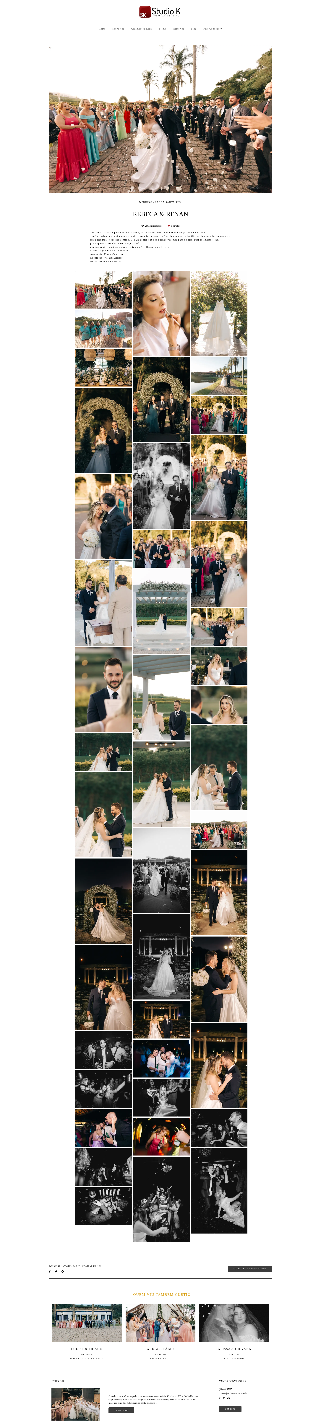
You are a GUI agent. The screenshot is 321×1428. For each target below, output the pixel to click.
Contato (230, 1409)
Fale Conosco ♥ (212, 28)
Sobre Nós (118, 28)
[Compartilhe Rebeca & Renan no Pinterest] (62, 1271)
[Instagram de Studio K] (224, 1398)
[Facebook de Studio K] (220, 1398)
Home (102, 28)
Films (162, 28)
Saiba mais (121, 1410)
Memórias (178, 28)
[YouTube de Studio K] (228, 1398)
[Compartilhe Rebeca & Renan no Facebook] (50, 1271)
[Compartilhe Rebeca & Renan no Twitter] (56, 1271)
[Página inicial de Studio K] (160, 12)
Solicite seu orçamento (250, 1269)
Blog (194, 28)
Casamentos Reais (142, 28)
